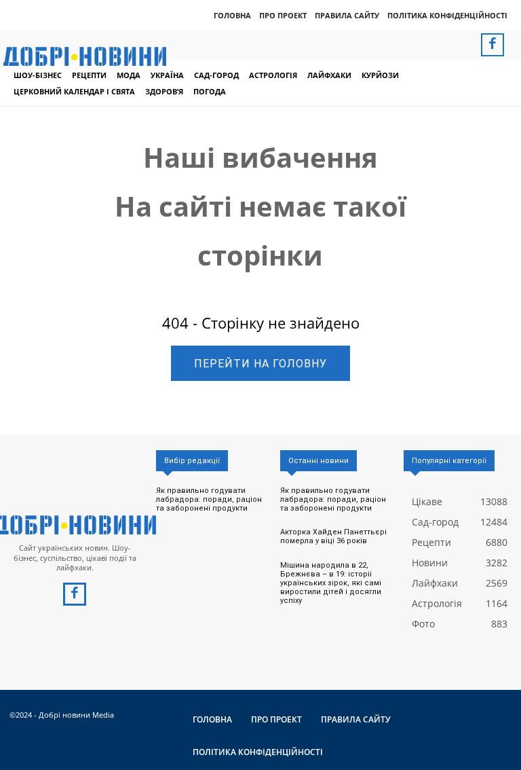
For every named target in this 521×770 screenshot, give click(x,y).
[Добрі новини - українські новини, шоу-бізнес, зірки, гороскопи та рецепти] (84, 56)
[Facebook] (492, 44)
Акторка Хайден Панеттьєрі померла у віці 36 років (333, 536)
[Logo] (74, 524)
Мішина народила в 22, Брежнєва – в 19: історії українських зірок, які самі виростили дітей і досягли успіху (330, 583)
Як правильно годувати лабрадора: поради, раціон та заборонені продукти (209, 499)
